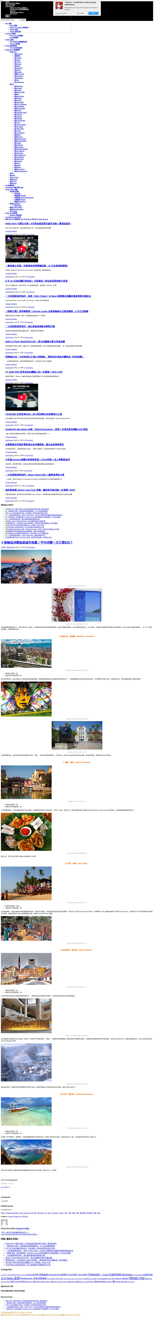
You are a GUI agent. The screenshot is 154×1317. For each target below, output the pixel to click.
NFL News (13, 211)
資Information (100, 1281)
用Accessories (62, 1282)
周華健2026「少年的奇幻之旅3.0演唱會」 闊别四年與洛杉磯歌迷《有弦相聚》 (44, 356)
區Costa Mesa (19, 106)
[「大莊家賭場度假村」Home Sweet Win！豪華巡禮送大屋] (25, 535)
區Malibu (17, 135)
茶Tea (12, 173)
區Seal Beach (19, 157)
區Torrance (18, 161)
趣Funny (116, 1281)
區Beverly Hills (19, 92)
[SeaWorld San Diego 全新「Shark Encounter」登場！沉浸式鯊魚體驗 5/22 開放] (32, 529)
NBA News (18, 205)
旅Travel (25, 1216)
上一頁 (4, 1187)
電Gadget (124, 1282)
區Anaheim (18, 88)
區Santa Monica (19, 155)
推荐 (69, 1213)
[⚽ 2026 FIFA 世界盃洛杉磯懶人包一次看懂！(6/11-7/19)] (24, 525)
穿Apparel (71, 1282)
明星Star (43, 1282)
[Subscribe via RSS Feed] (12, 1315)
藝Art (85, 1281)
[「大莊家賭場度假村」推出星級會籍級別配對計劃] (22, 519)
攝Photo (30, 1281)
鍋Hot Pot (13, 181)
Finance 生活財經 (11, 213)
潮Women (54, 1282)
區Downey (17, 110)
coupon (23, 1275)
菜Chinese (18, 58)
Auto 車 (9, 1275)
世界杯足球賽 (14, 191)
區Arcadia (17, 90)
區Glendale (18, 118)
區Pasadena (18, 145)
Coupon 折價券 (10, 33)
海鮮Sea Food (19, 74)
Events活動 (72, 1275)
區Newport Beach (20, 141)
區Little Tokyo (19, 129)
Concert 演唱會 (15, 44)
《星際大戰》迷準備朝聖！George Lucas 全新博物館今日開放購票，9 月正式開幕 (46, 311)
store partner (78, 1278)
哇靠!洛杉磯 (7, 1313)
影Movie (24, 1281)
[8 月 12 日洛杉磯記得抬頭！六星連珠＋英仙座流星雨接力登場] (26, 513)
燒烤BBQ (17, 56)
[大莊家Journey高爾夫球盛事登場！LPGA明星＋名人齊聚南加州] (27, 533)
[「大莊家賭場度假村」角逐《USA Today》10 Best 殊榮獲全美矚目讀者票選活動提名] (34, 515)
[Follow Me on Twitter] (32, 1315)
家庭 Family (15, 1282)
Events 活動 (9, 39)
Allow (93, 13)
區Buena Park (19, 96)
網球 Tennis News (16, 207)
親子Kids (90, 1282)
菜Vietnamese (19, 82)
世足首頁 (17, 193)
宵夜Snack (13, 179)
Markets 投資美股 (16, 215)
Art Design (4, 1275)
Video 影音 (111, 1279)
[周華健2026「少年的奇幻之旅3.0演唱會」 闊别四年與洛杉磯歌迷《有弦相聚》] (31, 523)
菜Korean (17, 70)
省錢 (94, 1213)
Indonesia (55, 1213)
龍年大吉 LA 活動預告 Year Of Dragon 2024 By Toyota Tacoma (26, 219)
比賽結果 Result (19, 199)
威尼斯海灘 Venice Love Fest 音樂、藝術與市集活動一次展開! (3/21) (40, 490)
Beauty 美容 (16, 1275)
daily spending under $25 (28, 1213)
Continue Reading (11, 231)
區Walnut (17, 167)
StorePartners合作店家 (13, 217)
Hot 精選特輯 (9, 185)
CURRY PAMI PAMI (7, 547)
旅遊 (77, 1213)
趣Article (109, 1282)
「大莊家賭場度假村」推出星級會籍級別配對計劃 (30, 326)
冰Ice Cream (14, 177)
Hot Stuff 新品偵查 (16, 48)
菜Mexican (18, 72)
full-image (40, 1213)
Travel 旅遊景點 (102, 1279)
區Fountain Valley (20, 112)
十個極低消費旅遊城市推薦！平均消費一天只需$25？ (37, 542)
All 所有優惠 (14, 37)
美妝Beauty (79, 1282)
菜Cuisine (13, 52)
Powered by (58, 13)
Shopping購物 (51, 1278)
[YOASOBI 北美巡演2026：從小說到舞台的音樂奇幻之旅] (24, 527)
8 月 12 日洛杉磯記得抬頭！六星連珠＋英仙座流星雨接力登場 (36, 281)
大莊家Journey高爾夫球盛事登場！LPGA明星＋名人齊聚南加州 (37, 459)
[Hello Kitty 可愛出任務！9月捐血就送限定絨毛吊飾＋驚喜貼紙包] (27, 509)
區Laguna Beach (20, 125)
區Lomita (17, 131)
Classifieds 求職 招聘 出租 (14, 187)
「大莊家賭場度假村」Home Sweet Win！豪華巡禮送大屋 (34, 474)
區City (12, 84)
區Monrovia (18, 137)
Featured (11, 1216)
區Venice (17, 165)
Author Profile (23, 1228)
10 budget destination (12, 1213)
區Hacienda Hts (19, 120)
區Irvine (17, 123)
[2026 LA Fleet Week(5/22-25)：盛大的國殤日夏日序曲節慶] (25, 521)
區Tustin (17, 163)
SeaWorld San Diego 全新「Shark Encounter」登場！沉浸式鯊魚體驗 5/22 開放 (46, 429)
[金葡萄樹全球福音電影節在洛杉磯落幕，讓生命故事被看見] (25, 531)
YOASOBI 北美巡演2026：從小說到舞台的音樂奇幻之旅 (33, 414)
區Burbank (18, 98)
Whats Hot (18, 1216)
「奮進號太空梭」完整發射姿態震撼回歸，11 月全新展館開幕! (36, 265)
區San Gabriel (19, 151)
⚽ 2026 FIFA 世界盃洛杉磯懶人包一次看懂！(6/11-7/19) (33, 372)
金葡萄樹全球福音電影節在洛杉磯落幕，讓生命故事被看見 (34, 444)
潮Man (48, 1281)
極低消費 (89, 1213)
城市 (65, 1213)
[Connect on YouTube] (71, 1315)
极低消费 (83, 1213)
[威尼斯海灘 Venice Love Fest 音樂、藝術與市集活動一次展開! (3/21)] (28, 537)
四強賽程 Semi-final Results (23, 197)
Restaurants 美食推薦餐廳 (33, 1278)
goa (45, 1213)
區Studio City (19, 159)
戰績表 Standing (20, 201)
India (49, 1213)
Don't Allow (80, 13)
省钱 (98, 1213)
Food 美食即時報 (11, 46)
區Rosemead (18, 147)
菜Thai (16, 80)
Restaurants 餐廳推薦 (12, 50)
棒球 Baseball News (16, 209)
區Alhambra (18, 86)
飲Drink (12, 175)
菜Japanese (18, 68)
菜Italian (17, 66)
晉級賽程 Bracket (20, 195)
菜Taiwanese (18, 78)
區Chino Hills (19, 102)
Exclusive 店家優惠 (16, 35)
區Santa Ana (18, 153)
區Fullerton (18, 114)
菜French (17, 62)
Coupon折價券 (32, 1275)
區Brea (16, 94)
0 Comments (30, 234)
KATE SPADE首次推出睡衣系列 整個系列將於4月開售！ (19, 1234)
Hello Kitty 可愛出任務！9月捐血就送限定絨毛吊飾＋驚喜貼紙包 (37, 223)
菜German (17, 64)
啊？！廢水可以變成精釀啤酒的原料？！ (15, 1232)
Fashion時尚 (82, 1275)
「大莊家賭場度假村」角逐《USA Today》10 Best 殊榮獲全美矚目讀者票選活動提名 (48, 296)
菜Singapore (18, 76)
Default (43, 1274)
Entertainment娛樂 (57, 1274)
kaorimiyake (9, 234)
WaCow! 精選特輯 (122, 1279)
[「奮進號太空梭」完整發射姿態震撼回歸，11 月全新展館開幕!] (26, 511)
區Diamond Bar (19, 108)
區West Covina (19, 169)
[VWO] (64, 13)
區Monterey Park (20, 139)
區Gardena (18, 116)
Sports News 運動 (11, 189)
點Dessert (13, 183)
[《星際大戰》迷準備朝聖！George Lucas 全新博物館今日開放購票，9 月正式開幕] (33, 517)
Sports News (59, 1279)
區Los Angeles (19, 133)
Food (101, 1275)
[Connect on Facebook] (51, 1315)
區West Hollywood (20, 171)
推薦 (73, 1213)
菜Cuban (17, 60)
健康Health (148, 1279)
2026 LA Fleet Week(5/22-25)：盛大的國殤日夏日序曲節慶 (35, 341)
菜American (18, 54)
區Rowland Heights (21, 149)
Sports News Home (69, 1278)
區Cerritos (17, 100)
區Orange (17, 143)
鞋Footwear (131, 1281)
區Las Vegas (18, 127)
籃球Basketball (15, 204)
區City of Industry (20, 104)
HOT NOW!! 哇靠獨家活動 (18, 42)
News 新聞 (13, 1278)
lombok (61, 1213)
